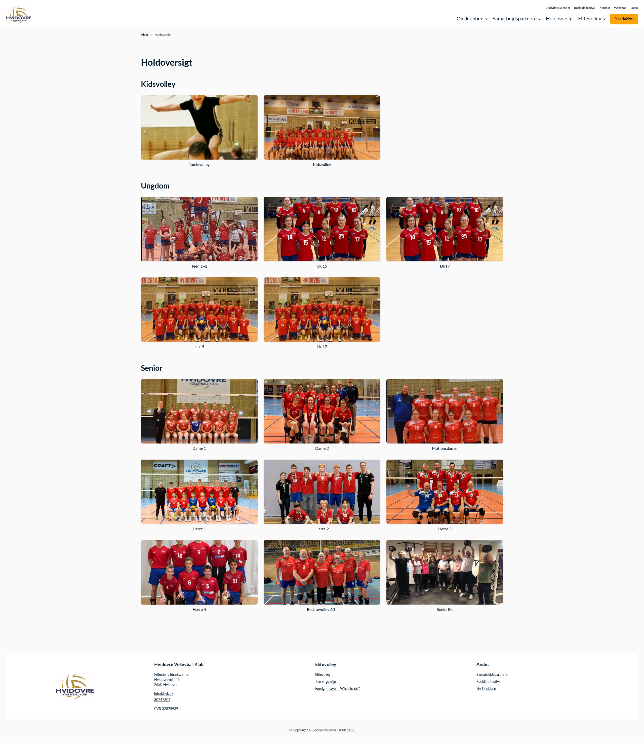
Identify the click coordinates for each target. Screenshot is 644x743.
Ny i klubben (624, 18)
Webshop (620, 7)
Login (634, 7)
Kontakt (604, 7)
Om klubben (470, 18)
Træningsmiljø (325, 682)
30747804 (162, 700)
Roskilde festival (584, 7)
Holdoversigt (560, 18)
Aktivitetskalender (558, 7)
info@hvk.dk (163, 694)
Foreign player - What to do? (337, 689)
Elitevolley (589, 18)
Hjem (144, 34)
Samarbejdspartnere (515, 18)
